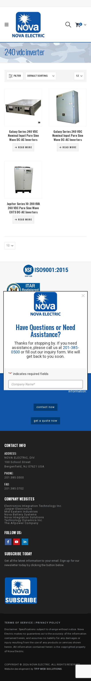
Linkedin (25, 542)
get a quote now (45, 420)
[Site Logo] (28, 24)
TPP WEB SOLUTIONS (48, 668)
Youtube (16, 542)
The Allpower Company (21, 523)
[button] (7, 24)
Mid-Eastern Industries (21, 511)
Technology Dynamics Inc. (23, 520)
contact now (45, 407)
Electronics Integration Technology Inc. (33, 506)
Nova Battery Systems (20, 514)
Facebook (8, 542)
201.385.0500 (14, 477)
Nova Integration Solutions (24, 517)
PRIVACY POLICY (48, 622)
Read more (25, 147)
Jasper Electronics (18, 508)
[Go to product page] (23, 107)
